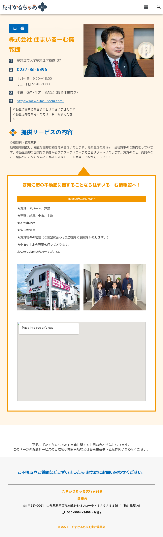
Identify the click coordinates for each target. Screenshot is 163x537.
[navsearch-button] (159, 7)
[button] (146, 7)
